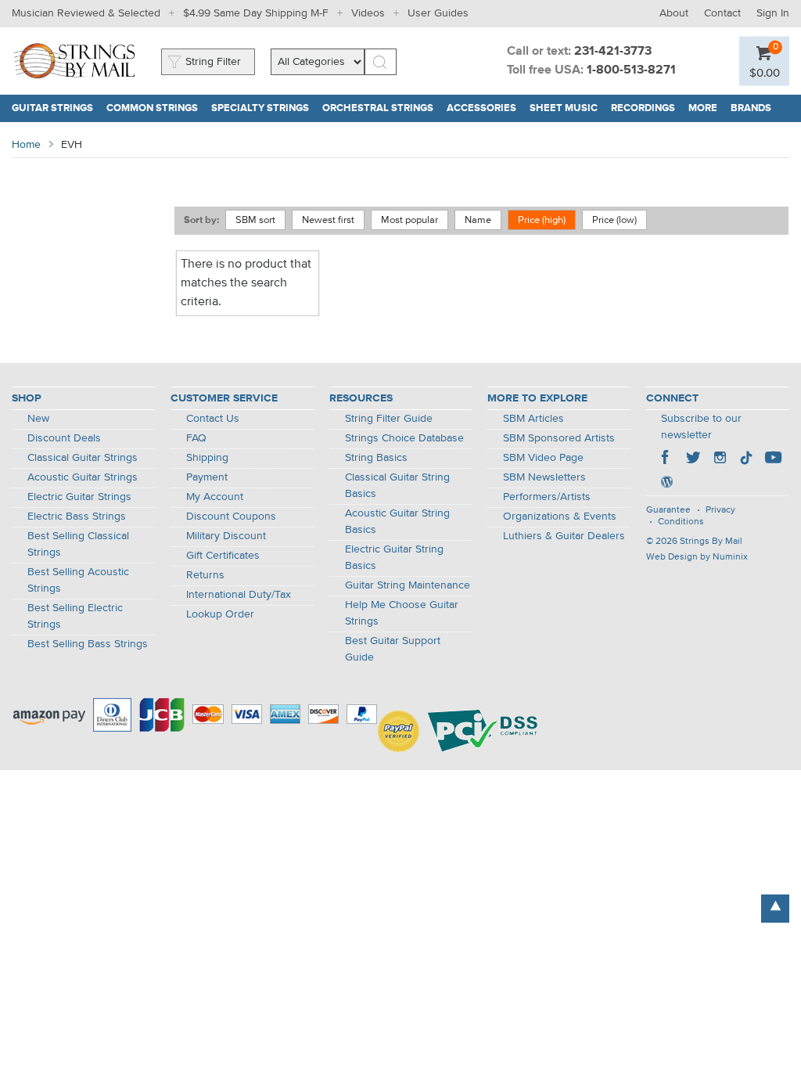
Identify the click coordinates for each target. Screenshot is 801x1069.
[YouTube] (773, 459)
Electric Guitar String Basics (394, 557)
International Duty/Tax (238, 594)
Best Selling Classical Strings (78, 544)
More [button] (706, 108)
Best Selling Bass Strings (87, 644)
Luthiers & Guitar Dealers (564, 536)
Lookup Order (220, 614)
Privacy (720, 510)
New (38, 418)
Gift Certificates (223, 555)
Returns (205, 575)
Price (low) (614, 220)
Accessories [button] (485, 108)
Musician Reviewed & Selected (86, 13)
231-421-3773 (613, 51)
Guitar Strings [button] (56, 108)
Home (26, 144)
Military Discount (226, 536)
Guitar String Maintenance (407, 585)
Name (478, 220)
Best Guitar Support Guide (392, 649)
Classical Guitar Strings (82, 457)
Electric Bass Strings (76, 516)
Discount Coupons (231, 516)
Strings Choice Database (404, 438)
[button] (764, 72)
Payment (207, 477)
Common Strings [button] (155, 108)
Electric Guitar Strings (79, 496)
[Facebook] (666, 459)
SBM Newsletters (544, 477)
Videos (368, 13)
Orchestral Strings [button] (381, 108)
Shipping (207, 457)
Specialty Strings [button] (263, 108)
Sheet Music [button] (567, 108)
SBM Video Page (543, 457)
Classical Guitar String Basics (397, 485)
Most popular (409, 220)
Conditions (681, 522)
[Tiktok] (746, 459)
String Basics (376, 457)
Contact (722, 13)
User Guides (438, 13)
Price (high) (542, 220)
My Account (214, 496)
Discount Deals (64, 438)
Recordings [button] (646, 108)
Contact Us (212, 418)
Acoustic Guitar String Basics (397, 521)
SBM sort (255, 220)
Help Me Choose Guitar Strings (401, 613)
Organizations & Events (559, 516)
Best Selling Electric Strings (75, 616)
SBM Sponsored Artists (559, 438)
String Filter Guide (389, 418)
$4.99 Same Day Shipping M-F (256, 13)
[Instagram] (719, 459)
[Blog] (666, 483)
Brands (751, 108)
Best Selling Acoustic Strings (78, 580)
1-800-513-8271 (631, 70)
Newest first (328, 220)
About (673, 13)
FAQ (196, 438)
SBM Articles (533, 418)
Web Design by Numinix (697, 557)
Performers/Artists (547, 496)
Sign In (772, 13)
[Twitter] (693, 459)
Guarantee (668, 510)
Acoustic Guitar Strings (82, 477)
